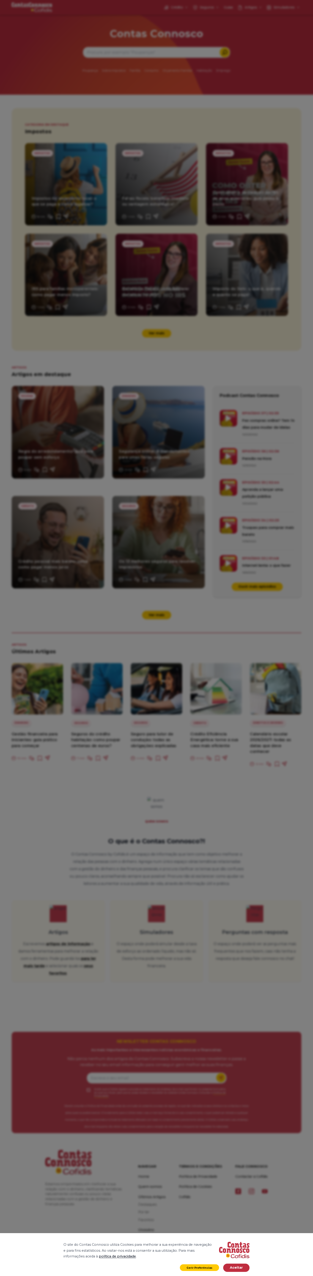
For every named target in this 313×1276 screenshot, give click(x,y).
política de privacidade (117, 1256)
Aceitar (236, 1267)
